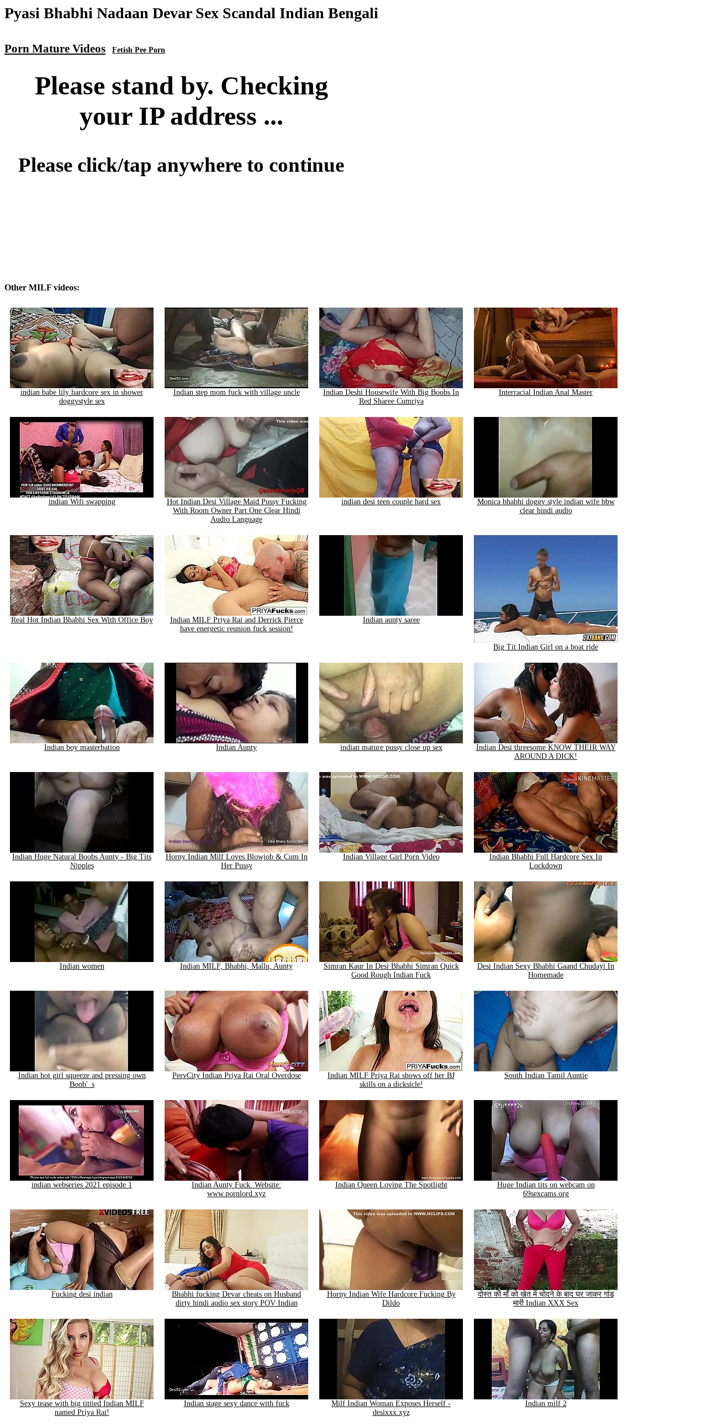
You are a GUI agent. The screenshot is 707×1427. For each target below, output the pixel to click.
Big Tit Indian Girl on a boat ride (545, 647)
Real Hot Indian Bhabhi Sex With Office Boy (82, 620)
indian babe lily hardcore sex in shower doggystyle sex (81, 396)
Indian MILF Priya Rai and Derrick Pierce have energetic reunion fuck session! (236, 624)
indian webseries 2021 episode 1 (81, 1185)
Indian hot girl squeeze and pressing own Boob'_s (82, 1079)
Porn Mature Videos (54, 48)
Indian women (82, 966)
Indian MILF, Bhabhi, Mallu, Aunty (236, 966)
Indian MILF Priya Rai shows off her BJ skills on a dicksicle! (391, 1079)
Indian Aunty (236, 747)
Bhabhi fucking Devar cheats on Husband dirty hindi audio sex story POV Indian (236, 1298)
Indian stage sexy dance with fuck (236, 1403)
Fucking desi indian (82, 1294)
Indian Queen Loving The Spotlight (391, 1185)
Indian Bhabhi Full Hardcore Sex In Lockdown (545, 861)
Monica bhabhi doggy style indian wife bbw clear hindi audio (546, 506)
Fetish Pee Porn (138, 50)
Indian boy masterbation (82, 747)
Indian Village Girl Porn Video (391, 857)
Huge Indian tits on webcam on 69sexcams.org (546, 1189)
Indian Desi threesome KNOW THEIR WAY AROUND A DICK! (546, 751)
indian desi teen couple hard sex (391, 502)
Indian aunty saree (391, 620)
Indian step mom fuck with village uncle (236, 392)
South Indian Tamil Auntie (546, 1075)
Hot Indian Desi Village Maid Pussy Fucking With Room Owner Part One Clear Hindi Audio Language (237, 511)
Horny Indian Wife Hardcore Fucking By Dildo (391, 1298)
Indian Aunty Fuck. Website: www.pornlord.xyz (236, 1189)
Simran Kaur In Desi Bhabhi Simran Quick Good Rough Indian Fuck (391, 970)
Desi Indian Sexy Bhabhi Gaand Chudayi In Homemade (545, 970)
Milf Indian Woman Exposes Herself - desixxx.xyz (391, 1408)
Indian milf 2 (546, 1403)
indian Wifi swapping (82, 502)
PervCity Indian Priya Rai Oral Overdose (236, 1075)
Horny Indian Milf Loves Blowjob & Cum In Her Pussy (237, 861)
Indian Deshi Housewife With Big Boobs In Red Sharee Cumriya (391, 396)
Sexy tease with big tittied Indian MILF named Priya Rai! (82, 1408)
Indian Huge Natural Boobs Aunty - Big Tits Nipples (81, 861)
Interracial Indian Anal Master (546, 392)
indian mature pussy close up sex (391, 747)
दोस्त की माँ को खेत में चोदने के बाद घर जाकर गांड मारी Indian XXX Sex (546, 1298)
